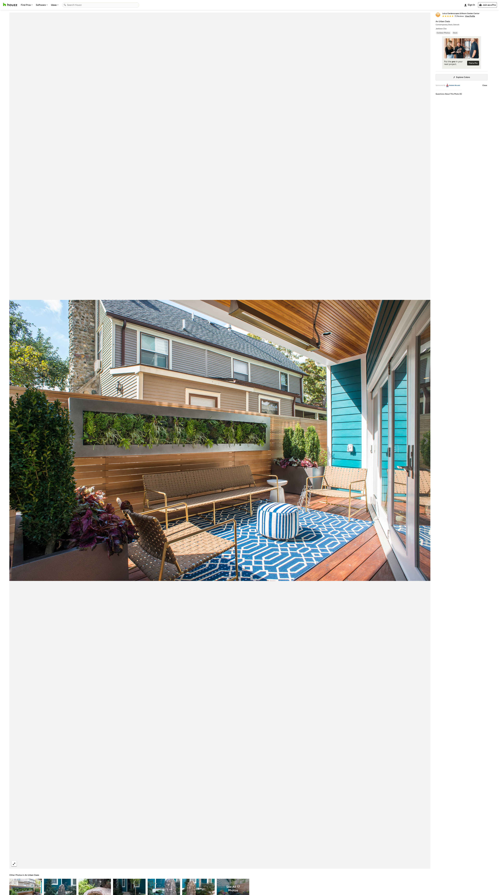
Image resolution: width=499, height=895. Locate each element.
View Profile (470, 16)
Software (41, 5)
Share (215, 863)
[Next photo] (426, 440)
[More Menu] (425, 863)
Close (484, 85)
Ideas (54, 5)
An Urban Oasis (32, 875)
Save (228, 863)
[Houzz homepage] (10, 4)
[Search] (64, 5)
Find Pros (26, 5)
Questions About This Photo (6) (449, 94)
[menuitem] (26, 5)
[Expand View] (14, 863)
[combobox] (100, 5)
